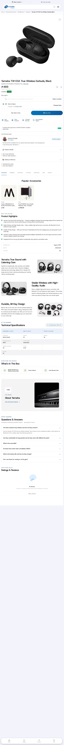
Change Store (57, 105)
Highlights (12, 172)
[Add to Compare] (57, 87)
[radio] (28, 105)
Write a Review (32, 493)
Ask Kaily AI (15, 144)
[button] (32, 150)
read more (25, 84)
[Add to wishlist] (59, 19)
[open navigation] (58, 7)
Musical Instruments (11, 12)
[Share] (61, 87)
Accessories (4, 172)
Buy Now (48, 113)
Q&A (44, 172)
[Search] (54, 6)
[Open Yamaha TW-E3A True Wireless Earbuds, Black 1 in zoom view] (32, 47)
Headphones (21, 12)
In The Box (28, 172)
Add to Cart (17, 113)
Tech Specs (20, 172)
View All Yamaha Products (11, 402)
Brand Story (36, 172)
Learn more (5, 129)
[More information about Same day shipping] (13, 165)
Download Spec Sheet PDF (55, 325)
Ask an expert (57, 139)
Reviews (50, 172)
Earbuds (28, 12)
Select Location (57, 99)
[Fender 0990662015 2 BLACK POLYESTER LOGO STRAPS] (9, 193)
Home (2, 12)
